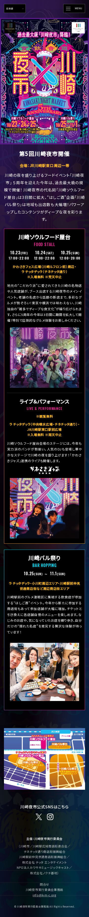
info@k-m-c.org (44, 895)
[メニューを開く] (74, 8)
